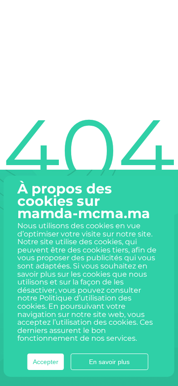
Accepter (45, 361)
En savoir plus (109, 361)
